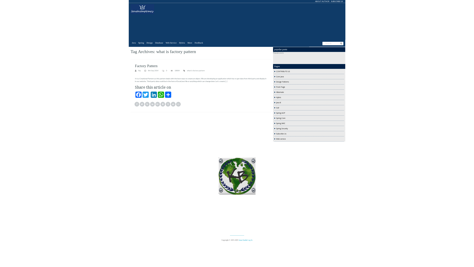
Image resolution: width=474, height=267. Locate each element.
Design (150, 43)
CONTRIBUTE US (283, 71)
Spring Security (282, 128)
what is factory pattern (196, 70)
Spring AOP (280, 113)
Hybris (182, 43)
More (190, 43)
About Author (322, 1)
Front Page (280, 87)
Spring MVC (280, 123)
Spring (141, 43)
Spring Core (280, 118)
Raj (139, 70)
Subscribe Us (337, 1)
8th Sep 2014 (153, 70)
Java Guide (243, 240)
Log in (250, 240)
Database (159, 43)
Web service (281, 139)
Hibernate (280, 92)
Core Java (280, 76)
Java (134, 43)
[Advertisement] (210, 21)
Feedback (199, 43)
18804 (177, 70)
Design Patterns (282, 82)
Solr (277, 108)
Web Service (171, 43)
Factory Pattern (146, 66)
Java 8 (278, 102)
